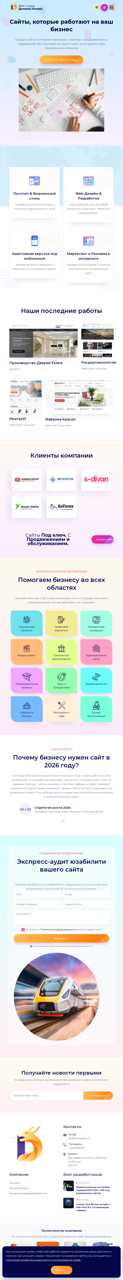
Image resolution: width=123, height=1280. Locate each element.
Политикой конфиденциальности (58, 929)
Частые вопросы (19, 1188)
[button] (111, 7)
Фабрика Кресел (60, 419)
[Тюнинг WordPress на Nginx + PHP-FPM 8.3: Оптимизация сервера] (68, 1203)
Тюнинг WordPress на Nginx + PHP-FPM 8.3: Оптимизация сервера (94, 1207)
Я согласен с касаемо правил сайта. (64, 930)
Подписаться (97, 1095)
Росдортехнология (98, 362)
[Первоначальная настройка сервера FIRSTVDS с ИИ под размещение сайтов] (68, 1186)
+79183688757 (77, 1148)
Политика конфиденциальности (27, 1193)
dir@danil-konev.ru (79, 1138)
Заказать (60, 938)
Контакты (14, 1183)
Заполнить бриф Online (60, 59)
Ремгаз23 (17, 419)
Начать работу (105, 539)
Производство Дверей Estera (36, 363)
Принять (62, 1270)
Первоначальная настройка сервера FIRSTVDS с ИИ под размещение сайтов (93, 1190)
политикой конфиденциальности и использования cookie (43, 1260)
